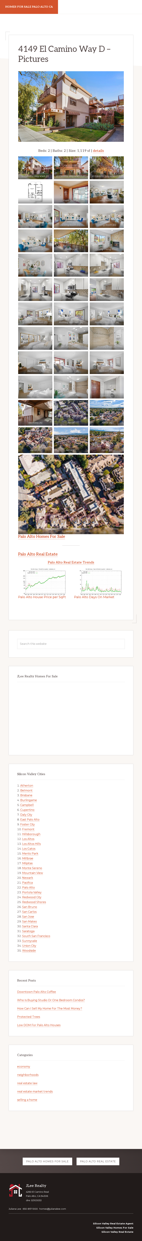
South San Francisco (36, 936)
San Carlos (29, 911)
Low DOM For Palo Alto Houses (38, 1025)
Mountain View (32, 873)
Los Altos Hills (31, 843)
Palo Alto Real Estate (38, 554)
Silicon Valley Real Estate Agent (113, 1223)
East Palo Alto (29, 819)
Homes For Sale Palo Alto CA (29, 6)
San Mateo (29, 921)
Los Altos (28, 839)
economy (23, 1066)
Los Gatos (28, 848)
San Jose (28, 916)
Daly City (26, 814)
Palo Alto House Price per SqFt (42, 597)
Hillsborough (31, 834)
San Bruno (29, 907)
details (98, 151)
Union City (29, 945)
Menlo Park (30, 853)
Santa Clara (30, 926)
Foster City (27, 824)
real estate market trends (35, 1091)
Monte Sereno (32, 868)
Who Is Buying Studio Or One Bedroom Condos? (51, 1000)
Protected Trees (28, 1016)
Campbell (27, 805)
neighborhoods (27, 1075)
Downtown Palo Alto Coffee (36, 991)
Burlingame (28, 800)
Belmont (26, 790)
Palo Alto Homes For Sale (41, 536)
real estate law (27, 1083)
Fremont (28, 829)
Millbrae (27, 858)
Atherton (26, 785)
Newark (27, 877)
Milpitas (27, 863)
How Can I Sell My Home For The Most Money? (49, 1008)
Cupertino (27, 810)
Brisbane (26, 795)
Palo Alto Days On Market (94, 597)
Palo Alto (28, 887)
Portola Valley (32, 892)
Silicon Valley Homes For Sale (114, 1227)
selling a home (27, 1099)
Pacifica (27, 882)
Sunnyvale (29, 941)
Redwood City (31, 897)
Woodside (29, 950)
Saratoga (28, 931)
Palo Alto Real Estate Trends (71, 562)
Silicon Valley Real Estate (117, 1231)
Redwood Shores (34, 902)
